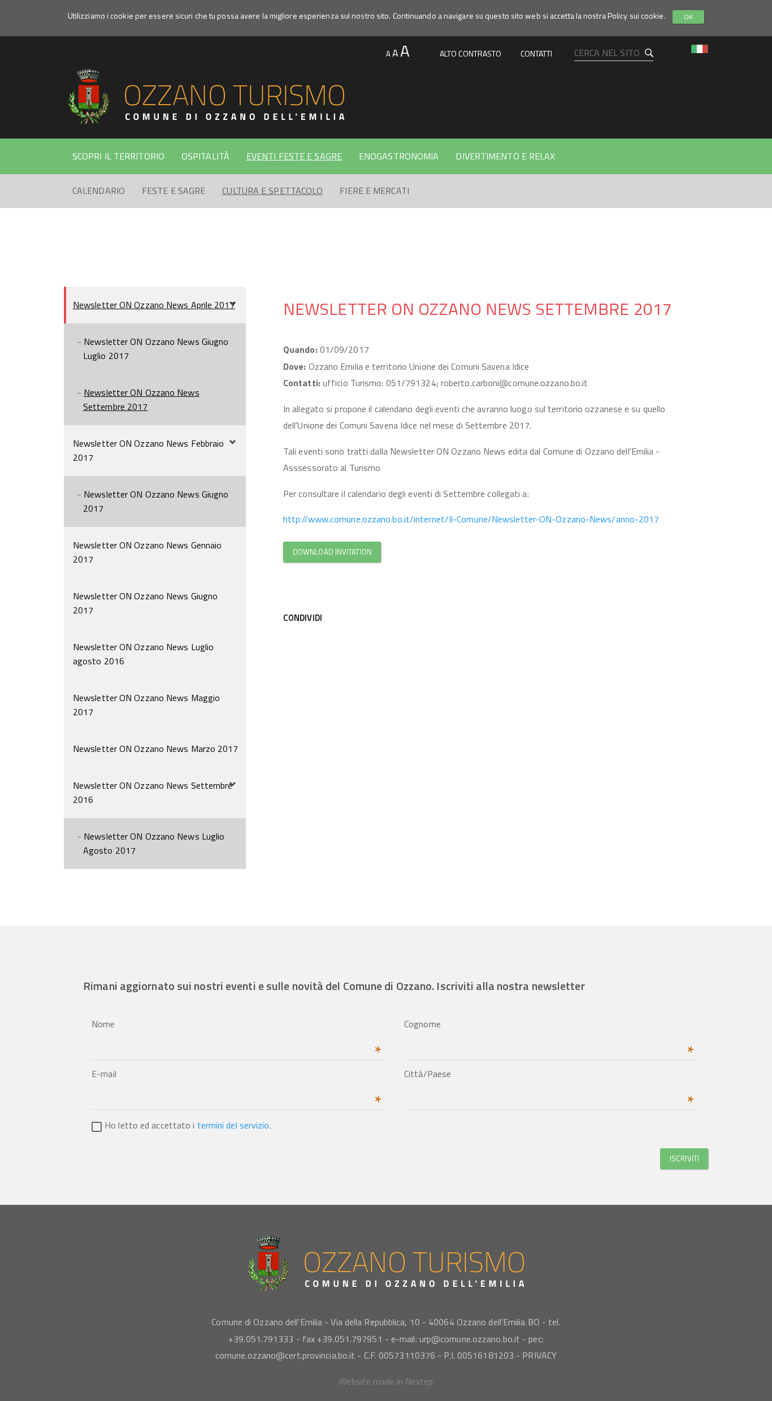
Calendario (98, 190)
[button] (699, 48)
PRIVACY (539, 1355)
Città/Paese (549, 1075)
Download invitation (332, 551)
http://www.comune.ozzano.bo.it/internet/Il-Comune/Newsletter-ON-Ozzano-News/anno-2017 (471, 519)
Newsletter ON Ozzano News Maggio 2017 (146, 705)
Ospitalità (205, 156)
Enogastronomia (399, 156)
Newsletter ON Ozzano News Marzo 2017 (155, 748)
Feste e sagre (173, 190)
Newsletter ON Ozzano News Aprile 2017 (154, 305)
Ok (688, 16)
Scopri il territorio (118, 156)
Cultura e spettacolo (272, 190)
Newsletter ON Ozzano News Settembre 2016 (153, 792)
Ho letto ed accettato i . (188, 1125)
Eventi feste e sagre (294, 156)
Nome (236, 1025)
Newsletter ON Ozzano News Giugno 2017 (155, 501)
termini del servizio (233, 1125)
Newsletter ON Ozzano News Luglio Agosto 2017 (153, 843)
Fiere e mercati (374, 190)
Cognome (549, 1025)
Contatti (537, 53)
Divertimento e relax (505, 156)
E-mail (236, 1075)
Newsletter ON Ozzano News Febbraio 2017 (148, 450)
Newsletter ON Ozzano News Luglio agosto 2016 (143, 654)
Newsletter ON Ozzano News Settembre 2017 (141, 399)
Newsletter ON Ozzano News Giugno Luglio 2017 (155, 348)
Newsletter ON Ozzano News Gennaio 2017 (147, 552)
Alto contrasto (470, 53)
